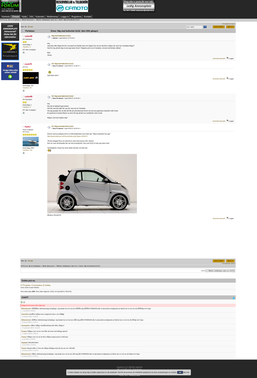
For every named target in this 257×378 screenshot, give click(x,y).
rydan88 (28, 36)
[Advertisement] (38, 6)
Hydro (28, 127)
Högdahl (24, 342)
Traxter (23, 337)
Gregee (24, 331)
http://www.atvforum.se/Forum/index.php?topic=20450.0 (67, 136)
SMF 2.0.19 (120, 369)
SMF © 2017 (128, 369)
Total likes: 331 (27, 150)
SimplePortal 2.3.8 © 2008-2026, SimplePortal (129, 367)
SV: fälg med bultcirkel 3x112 (62, 64)
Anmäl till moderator (219, 58)
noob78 (28, 64)
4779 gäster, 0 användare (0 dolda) (35, 285)
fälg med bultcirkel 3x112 (61, 36)
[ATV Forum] (11, 11)
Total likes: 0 (27, 47)
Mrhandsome (26, 308)
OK (180, 372)
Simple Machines (137, 369)
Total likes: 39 (27, 88)
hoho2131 (24, 314)
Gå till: (203, 270)
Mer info (186, 372)
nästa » (233, 24)
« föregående (226, 24)
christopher (25, 325)
